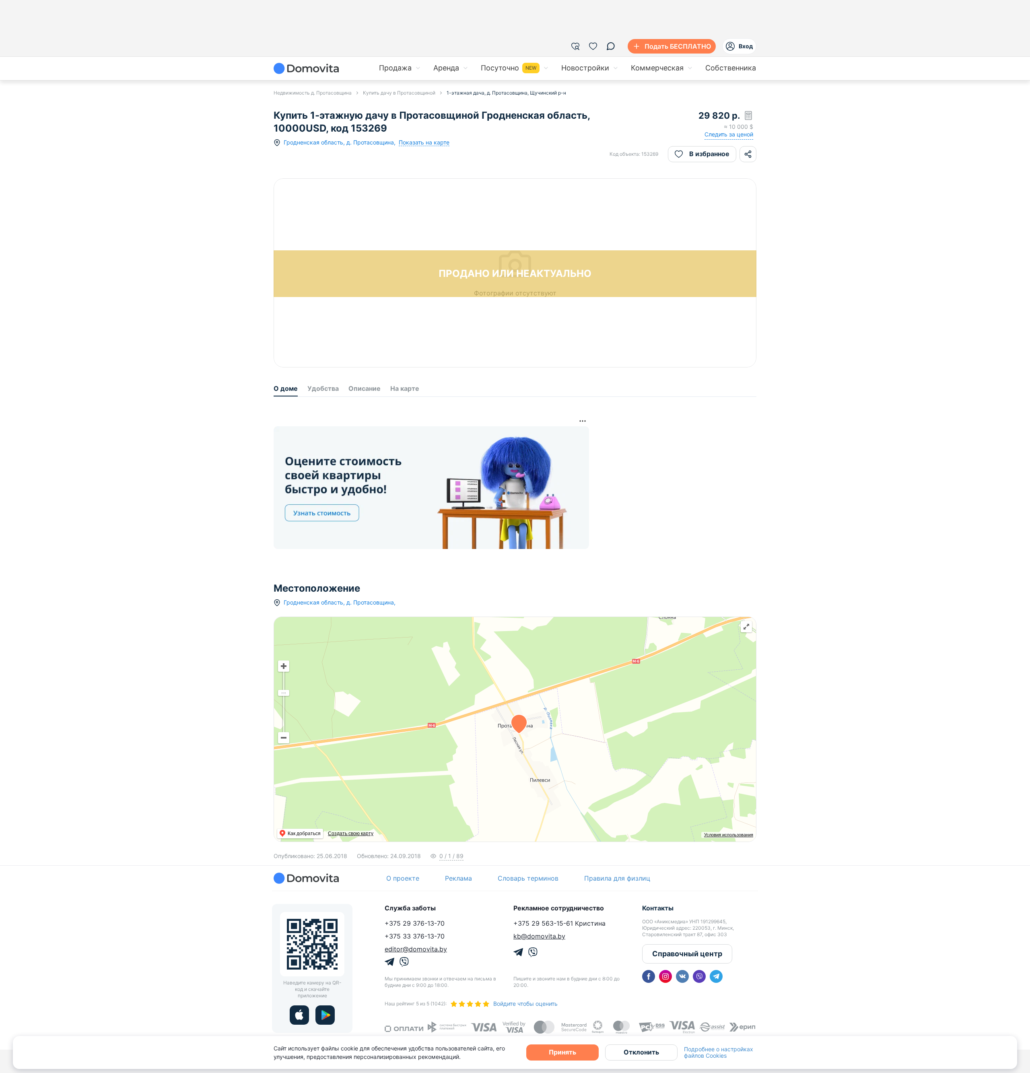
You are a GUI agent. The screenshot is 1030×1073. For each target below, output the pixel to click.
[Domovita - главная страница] (306, 68)
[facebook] (648, 976)
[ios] (299, 1015)
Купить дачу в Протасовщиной (399, 93)
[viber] (699, 976)
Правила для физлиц (617, 878)
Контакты (658, 908)
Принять (562, 1052)
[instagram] (665, 976)
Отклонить (641, 1052)
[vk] (682, 976)
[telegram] (716, 976)
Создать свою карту (350, 833)
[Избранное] (593, 46)
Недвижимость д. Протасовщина (313, 93)
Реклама (458, 878)
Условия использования (728, 834)
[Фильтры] (575, 46)
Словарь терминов (528, 878)
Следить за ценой (729, 134)
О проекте (402, 878)
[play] (325, 1015)
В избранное (709, 154)
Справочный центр (687, 953)
